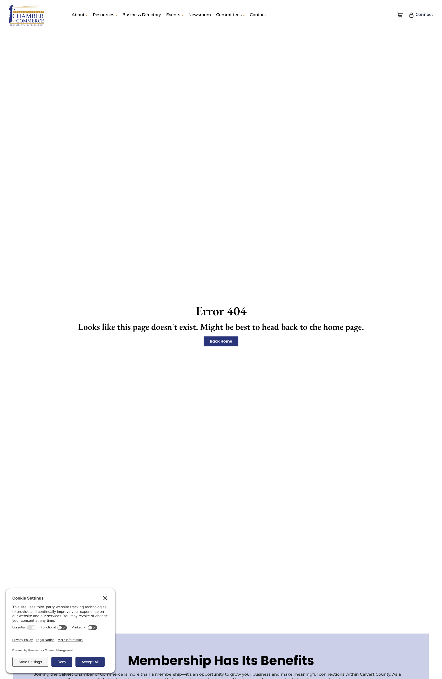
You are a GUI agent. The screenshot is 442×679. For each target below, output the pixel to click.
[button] (400, 15)
